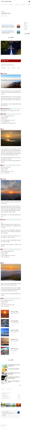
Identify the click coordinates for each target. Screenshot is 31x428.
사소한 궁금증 (11, 4)
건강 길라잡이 (17, 4)
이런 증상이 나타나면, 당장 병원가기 (6, 398)
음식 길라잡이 (23, 4)
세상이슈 (5, 4)
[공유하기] (3, 389)
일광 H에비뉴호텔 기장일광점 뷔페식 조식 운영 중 (8, 31)
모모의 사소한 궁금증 (6, 1)
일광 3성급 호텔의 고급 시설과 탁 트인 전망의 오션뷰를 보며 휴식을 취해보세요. (8, 33)
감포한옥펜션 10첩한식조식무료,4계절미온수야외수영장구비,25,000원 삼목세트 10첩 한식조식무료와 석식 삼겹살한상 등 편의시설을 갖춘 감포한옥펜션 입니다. (8, 27)
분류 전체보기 (25, 22)
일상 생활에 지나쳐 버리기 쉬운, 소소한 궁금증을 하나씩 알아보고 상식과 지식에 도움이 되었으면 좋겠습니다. (9, 413)
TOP (29, 425)
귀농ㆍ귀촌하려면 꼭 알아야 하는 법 (6, 396)
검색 (27, 1)
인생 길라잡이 (25, 29)
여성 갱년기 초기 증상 (4, 394)
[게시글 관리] (4, 389)
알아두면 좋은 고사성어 (4, 395)
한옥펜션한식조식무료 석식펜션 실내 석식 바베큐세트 (8, 25)
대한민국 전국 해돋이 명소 (5, 397)
